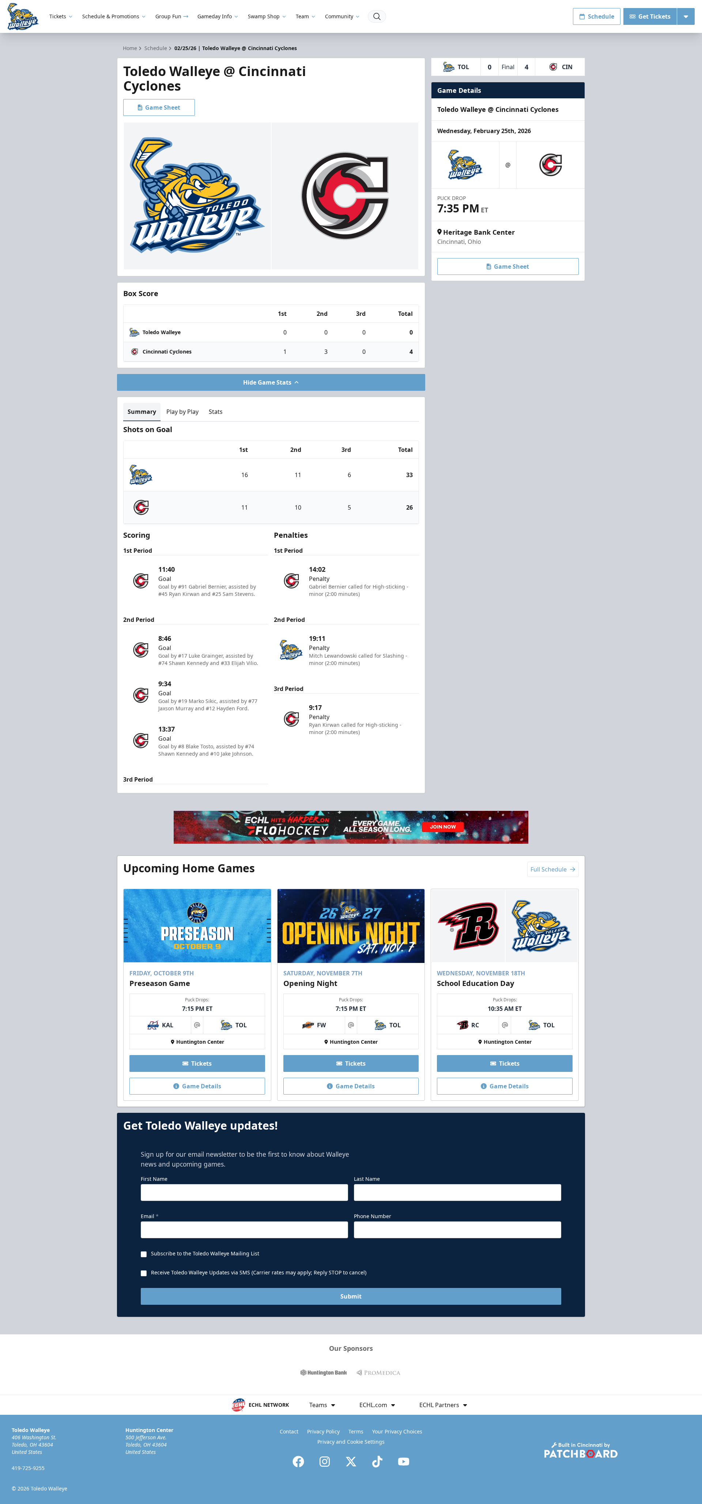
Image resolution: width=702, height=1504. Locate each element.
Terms (355, 1431)
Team (302, 16)
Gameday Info (214, 16)
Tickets (57, 16)
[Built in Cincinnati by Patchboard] (581, 1450)
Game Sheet (162, 107)
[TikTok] (377, 1461)
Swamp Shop (264, 16)
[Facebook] (298, 1461)
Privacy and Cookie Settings (351, 1441)
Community (339, 16)
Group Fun (168, 16)
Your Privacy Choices (397, 1431)
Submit (351, 1296)
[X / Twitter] (351, 1461)
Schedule (601, 16)
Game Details (201, 1086)
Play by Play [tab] (182, 412)
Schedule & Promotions (110, 16)
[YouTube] (403, 1461)
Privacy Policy (323, 1431)
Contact (289, 1431)
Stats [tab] (216, 412)
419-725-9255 (28, 1468)
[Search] (377, 16)
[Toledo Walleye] (23, 16)
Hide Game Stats (267, 382)
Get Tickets (654, 16)
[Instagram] (324, 1461)
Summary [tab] (142, 412)
